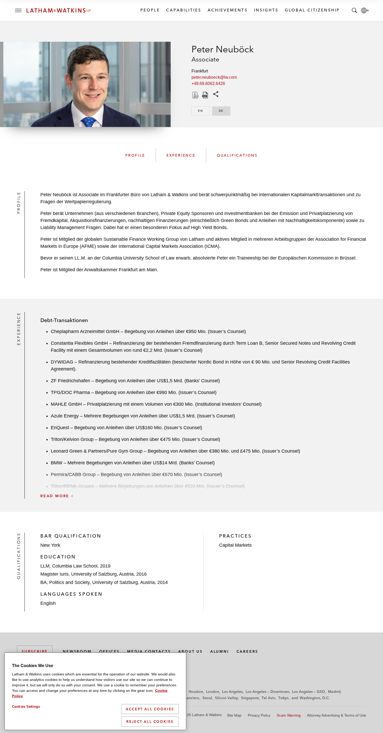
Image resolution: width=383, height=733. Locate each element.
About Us (190, 651)
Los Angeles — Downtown (267, 691)
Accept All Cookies (150, 709)
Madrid (334, 691)
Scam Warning (289, 715)
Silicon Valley (226, 697)
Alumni (219, 651)
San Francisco (187, 697)
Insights (266, 10)
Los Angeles (232, 691)
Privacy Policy (259, 715)
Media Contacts (149, 651)
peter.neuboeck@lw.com (214, 77)
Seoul (207, 697)
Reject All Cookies (150, 721)
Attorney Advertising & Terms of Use (336, 715)
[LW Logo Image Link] (58, 10)
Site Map (234, 715)
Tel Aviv (268, 697)
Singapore (250, 697)
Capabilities (183, 10)
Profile (135, 155)
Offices (109, 651)
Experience (180, 155)
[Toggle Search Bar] (354, 10)
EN (204, 111)
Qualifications (237, 155)
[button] (203, 484)
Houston (196, 691)
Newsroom (77, 651)
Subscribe (35, 651)
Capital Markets (235, 545)
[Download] (195, 95)
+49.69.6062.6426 (208, 83)
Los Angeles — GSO (308, 691)
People (149, 10)
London (212, 691)
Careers (247, 651)
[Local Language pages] (365, 10)
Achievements (227, 10)
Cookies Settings (26, 707)
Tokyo (283, 697)
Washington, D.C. (315, 697)
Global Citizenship (312, 10)
